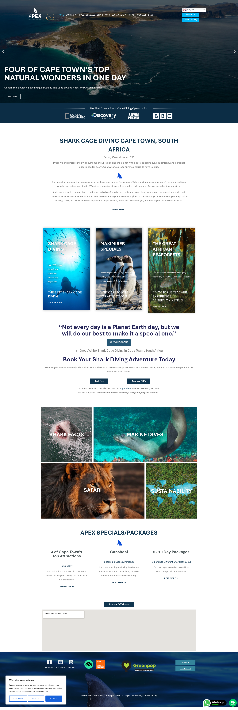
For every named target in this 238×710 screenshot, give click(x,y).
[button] (3, 51)
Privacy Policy (135, 695)
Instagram (60, 668)
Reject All (36, 698)
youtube (71, 668)
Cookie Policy (150, 695)
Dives (81, 15)
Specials (90, 15)
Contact (141, 15)
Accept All (54, 698)
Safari (132, 15)
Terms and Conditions (92, 695)
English (190, 9)
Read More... (119, 210)
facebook (49, 668)
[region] (36, 690)
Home (61, 15)
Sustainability (119, 15)
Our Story (71, 15)
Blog (151, 15)
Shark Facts (103, 15)
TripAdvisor (125, 388)
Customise (18, 698)
